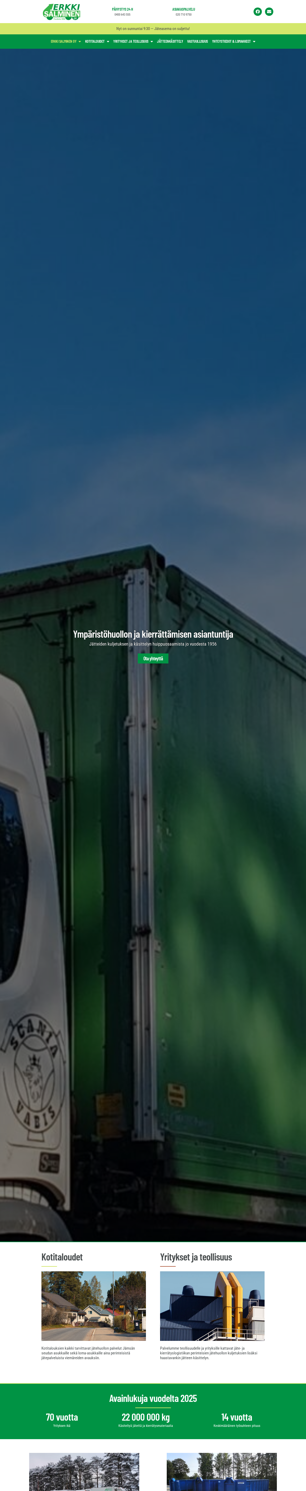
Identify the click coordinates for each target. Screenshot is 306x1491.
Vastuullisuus (197, 41)
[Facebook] (258, 11)
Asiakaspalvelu (183, 9)
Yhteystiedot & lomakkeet (231, 41)
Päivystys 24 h (122, 9)
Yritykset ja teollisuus (130, 41)
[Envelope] (269, 11)
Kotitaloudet (95, 41)
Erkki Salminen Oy (64, 41)
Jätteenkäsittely (170, 41)
